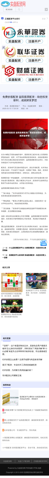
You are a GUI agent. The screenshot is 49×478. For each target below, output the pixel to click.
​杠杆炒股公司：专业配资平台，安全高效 (20, 430)
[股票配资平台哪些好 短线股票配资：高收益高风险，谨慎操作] (10, 398)
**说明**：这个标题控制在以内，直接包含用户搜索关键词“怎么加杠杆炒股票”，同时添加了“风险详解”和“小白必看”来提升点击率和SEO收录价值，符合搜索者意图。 (24, 349)
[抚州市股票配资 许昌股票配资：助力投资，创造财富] (12, 282)
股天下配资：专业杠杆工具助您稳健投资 (19, 364)
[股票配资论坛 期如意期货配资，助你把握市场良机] (12, 305)
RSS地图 (29, 468)
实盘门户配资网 (24, 461)
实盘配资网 (7, 461)
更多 (44, 18)
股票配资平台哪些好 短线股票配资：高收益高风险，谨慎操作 (33, 397)
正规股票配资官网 (40, 461)
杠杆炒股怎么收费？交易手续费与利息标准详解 (22, 359)
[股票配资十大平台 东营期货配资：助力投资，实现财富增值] (36, 280)
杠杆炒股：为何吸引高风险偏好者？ (17, 370)
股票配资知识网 (30, 472)
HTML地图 (37, 468)
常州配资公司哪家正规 (11, 375)
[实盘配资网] (13, 4)
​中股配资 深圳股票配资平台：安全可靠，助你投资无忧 (26, 447)
